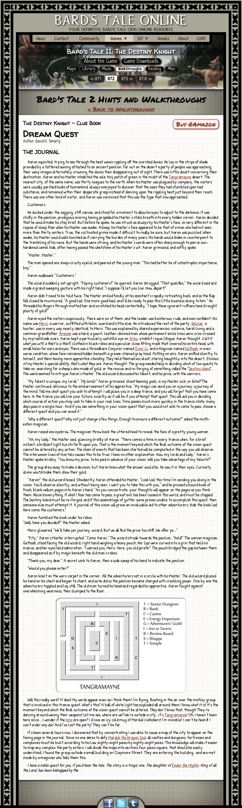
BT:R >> (145, 78)
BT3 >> (127, 78)
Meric (43, 323)
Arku (133, 338)
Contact (61, 38)
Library (88, 69)
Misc (171, 69)
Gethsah (191, 348)
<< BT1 (95, 78)
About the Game (100, 61)
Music (107, 69)
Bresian (65, 333)
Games (119, 38)
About (183, 38)
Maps (71, 69)
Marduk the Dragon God (126, 737)
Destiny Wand (199, 368)
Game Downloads (141, 61)
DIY (143, 38)
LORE (201, 38)
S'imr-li (141, 348)
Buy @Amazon (195, 124)
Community (89, 38)
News (40, 38)
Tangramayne (180, 177)
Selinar (197, 323)
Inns (69, 720)
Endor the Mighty (185, 765)
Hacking (154, 69)
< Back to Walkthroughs (121, 109)
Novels (163, 38)
